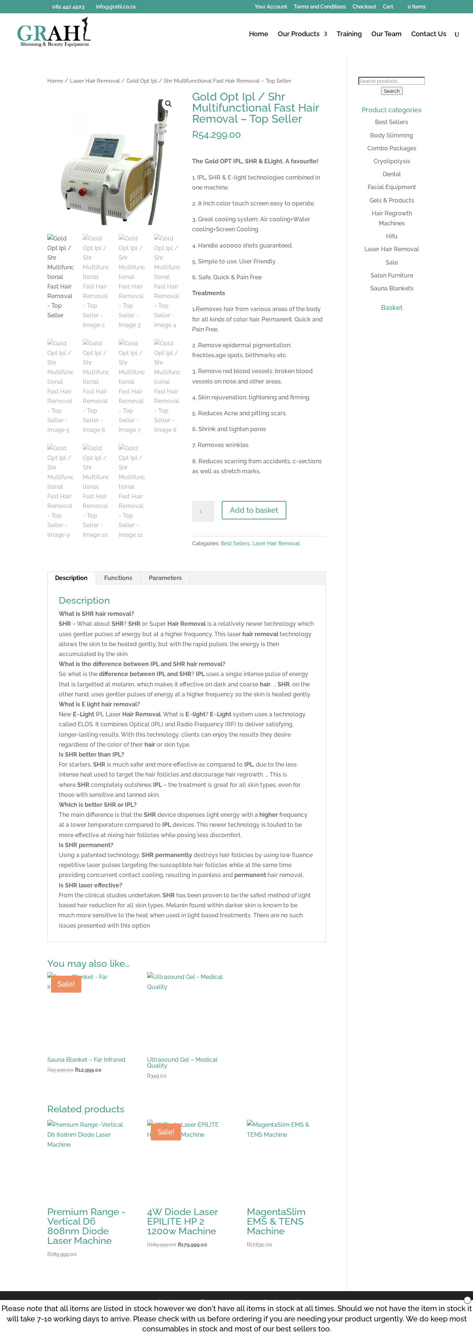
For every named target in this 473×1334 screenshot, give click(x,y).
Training (349, 34)
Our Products (299, 34)
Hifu (392, 236)
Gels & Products (392, 200)
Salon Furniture (392, 275)
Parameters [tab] (165, 577)
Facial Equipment (392, 187)
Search (392, 91)
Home (258, 34)
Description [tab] (71, 577)
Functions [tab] (118, 577)
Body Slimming (391, 135)
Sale (392, 262)
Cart (388, 7)
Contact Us (428, 34)
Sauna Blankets (392, 288)
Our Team (386, 34)
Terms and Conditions (320, 7)
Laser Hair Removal (95, 81)
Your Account (271, 7)
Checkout (364, 7)
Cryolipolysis (392, 161)
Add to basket (254, 510)
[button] (168, 103)
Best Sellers (235, 543)
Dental (392, 174)
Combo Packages (391, 148)
